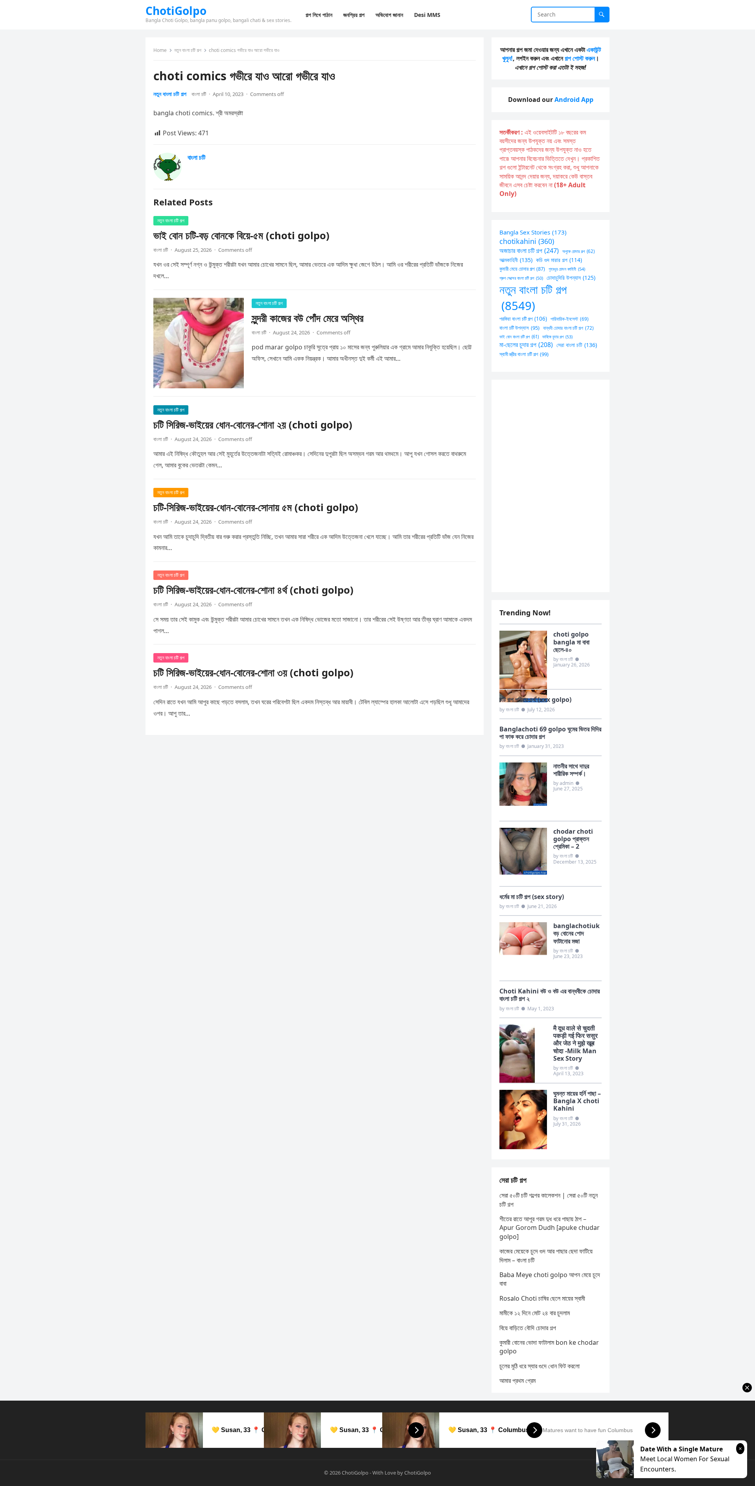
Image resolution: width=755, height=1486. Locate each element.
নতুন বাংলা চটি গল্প (187, 50)
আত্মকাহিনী (515, 260)
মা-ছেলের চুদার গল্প (526, 344)
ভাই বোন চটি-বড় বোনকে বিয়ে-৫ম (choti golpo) (241, 235)
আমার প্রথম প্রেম (517, 1380)
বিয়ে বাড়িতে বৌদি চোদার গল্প (527, 1328)
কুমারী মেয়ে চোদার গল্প (522, 269)
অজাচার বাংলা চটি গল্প (529, 250)
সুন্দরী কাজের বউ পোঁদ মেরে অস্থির (307, 318)
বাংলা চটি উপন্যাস (519, 327)
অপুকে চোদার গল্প (578, 251)
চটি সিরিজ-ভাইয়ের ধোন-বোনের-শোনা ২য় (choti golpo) (252, 425)
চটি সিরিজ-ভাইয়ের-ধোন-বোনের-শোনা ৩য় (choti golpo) (253, 672)
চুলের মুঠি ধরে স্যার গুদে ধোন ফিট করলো (539, 1366)
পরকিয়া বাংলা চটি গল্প (523, 318)
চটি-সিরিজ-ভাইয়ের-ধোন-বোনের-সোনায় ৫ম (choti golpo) (255, 507)
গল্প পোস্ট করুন (580, 58)
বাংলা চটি (199, 94)
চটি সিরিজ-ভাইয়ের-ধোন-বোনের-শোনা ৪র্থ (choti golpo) (253, 590)
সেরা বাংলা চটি (576, 345)
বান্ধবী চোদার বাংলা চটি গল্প (568, 328)
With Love (384, 1472)
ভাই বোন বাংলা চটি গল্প (519, 337)
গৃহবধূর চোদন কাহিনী (567, 269)
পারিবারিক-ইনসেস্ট (570, 319)
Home (160, 50)
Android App (573, 99)
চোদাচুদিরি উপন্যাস (571, 277)
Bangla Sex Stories (533, 232)
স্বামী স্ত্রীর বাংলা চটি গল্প (524, 354)
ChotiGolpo (175, 10)
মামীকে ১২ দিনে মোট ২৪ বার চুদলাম (534, 1313)
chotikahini (526, 241)
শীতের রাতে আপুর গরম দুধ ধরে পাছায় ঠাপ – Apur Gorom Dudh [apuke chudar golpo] (549, 1228)
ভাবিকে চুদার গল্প (557, 337)
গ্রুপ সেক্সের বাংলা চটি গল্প (521, 278)
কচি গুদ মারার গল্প (559, 260)
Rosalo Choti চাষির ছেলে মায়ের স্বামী (542, 1298)
